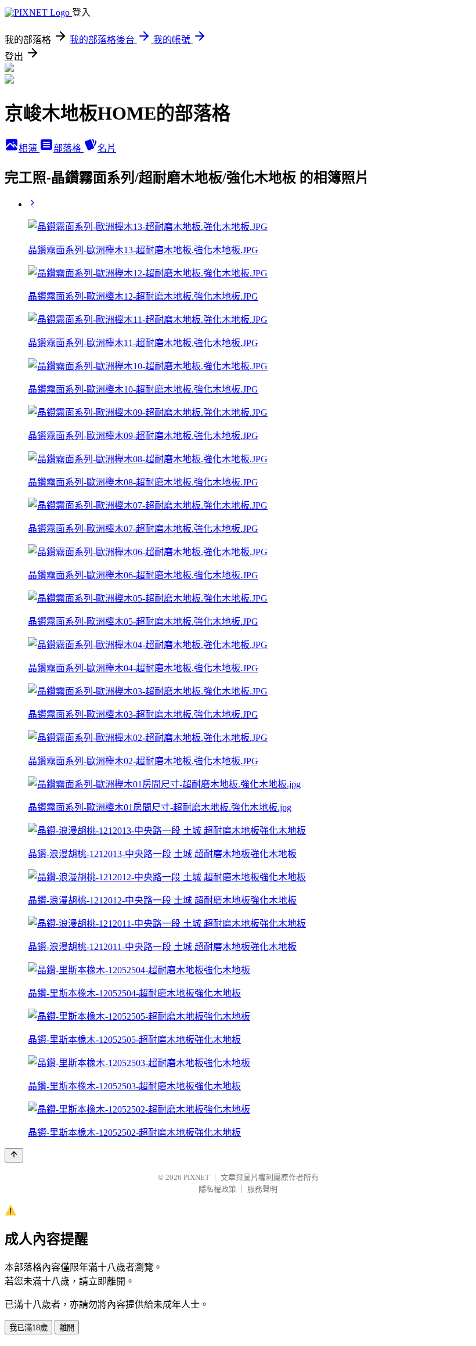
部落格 (68, 148)
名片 (107, 148)
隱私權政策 (217, 1189)
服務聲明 (262, 1189)
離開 (66, 1327)
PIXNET (196, 1177)
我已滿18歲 (28, 1327)
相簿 (29, 148)
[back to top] (14, 1155)
